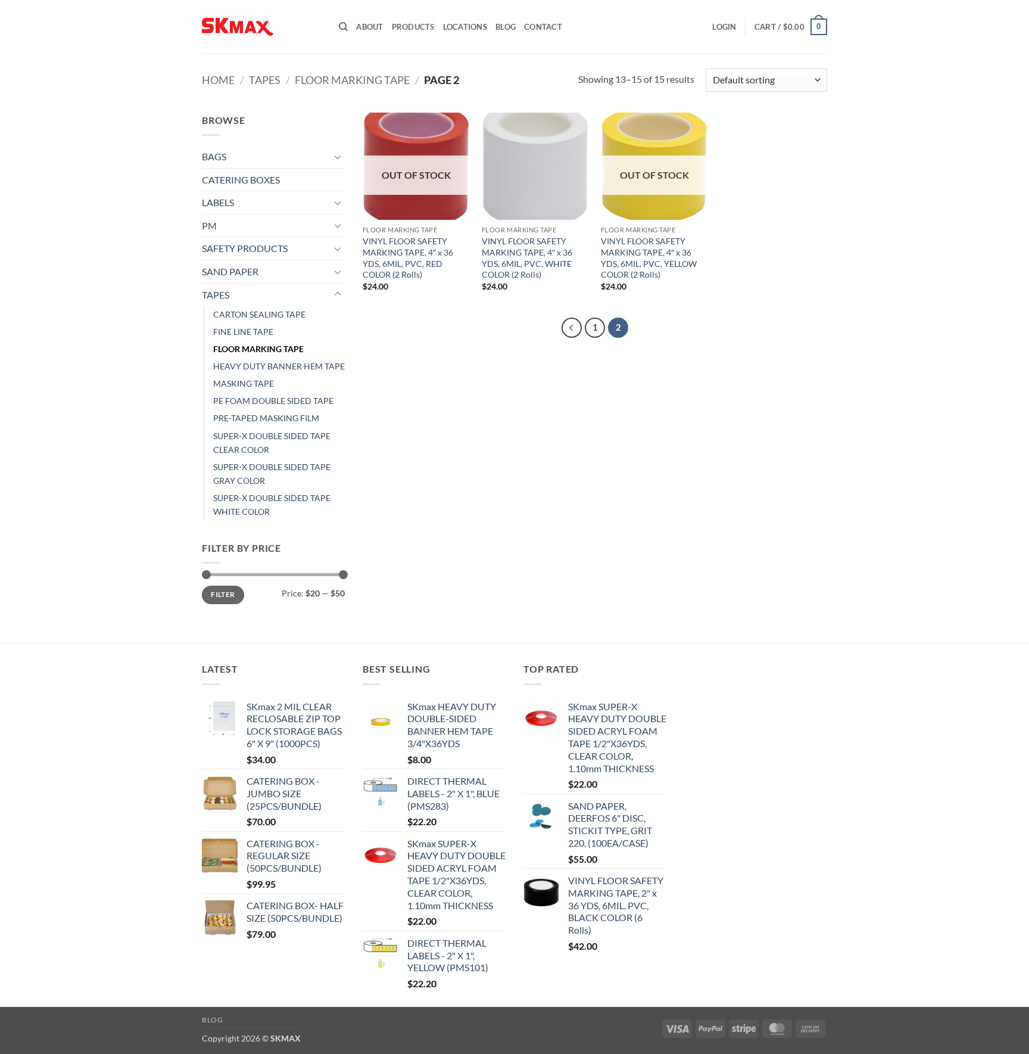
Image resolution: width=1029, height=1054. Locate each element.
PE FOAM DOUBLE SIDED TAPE (273, 401)
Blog (505, 27)
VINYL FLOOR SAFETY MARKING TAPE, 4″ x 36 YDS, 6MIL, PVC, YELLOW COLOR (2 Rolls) (649, 257)
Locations (465, 27)
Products (413, 27)
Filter (223, 594)
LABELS (218, 202)
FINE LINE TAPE (243, 332)
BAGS (214, 156)
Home (218, 79)
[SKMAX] (261, 27)
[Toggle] (337, 157)
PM (209, 225)
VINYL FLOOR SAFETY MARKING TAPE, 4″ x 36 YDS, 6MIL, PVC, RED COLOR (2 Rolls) (408, 257)
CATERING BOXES (241, 179)
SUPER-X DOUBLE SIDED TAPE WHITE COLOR (271, 505)
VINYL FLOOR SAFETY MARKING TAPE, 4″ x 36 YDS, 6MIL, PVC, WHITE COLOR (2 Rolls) (527, 257)
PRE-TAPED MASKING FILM (266, 418)
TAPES (264, 79)
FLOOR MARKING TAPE (352, 79)
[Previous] (572, 328)
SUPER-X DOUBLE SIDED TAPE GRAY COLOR (271, 474)
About (369, 27)
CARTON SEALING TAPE (259, 314)
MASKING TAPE (243, 383)
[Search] (343, 26)
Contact (543, 27)
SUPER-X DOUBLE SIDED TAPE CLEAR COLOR (271, 443)
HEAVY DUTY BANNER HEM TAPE (279, 366)
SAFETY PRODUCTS (245, 248)
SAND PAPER (230, 271)
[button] (724, 27)
